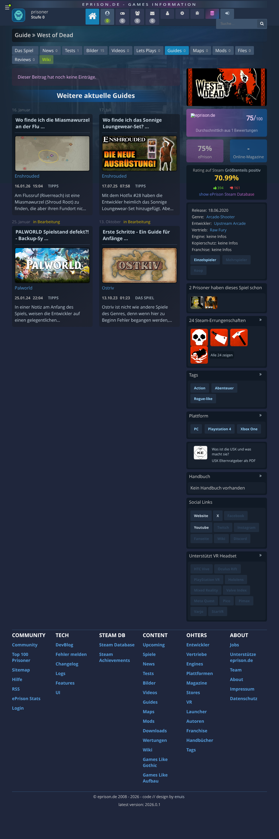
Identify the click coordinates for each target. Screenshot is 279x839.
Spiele (149, 654)
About (236, 679)
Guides (177, 50)
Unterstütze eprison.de (243, 657)
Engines (194, 664)
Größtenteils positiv (242, 170)
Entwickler (198, 645)
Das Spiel (24, 50)
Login (18, 708)
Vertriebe (196, 654)
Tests (72, 50)
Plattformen (199, 673)
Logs (60, 673)
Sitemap (21, 670)
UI (58, 692)
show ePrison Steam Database (226, 194)
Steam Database (117, 645)
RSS (16, 689)
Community (24, 645)
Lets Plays (148, 50)
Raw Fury (218, 230)
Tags (191, 750)
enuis (179, 796)
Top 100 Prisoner (21, 657)
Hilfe (17, 679)
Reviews (25, 59)
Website (201, 515)
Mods (223, 50)
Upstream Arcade (229, 223)
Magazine (196, 683)
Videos (120, 50)
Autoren (195, 721)
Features (65, 683)
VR (189, 702)
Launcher (196, 712)
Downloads (155, 731)
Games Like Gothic (155, 762)
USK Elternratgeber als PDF (233, 460)
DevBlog (64, 645)
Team (236, 670)
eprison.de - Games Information (139, 4)
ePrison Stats (26, 698)
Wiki (46, 59)
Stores (193, 692)
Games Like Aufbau (155, 778)
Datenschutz (243, 698)
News (50, 50)
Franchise (196, 731)
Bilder (95, 50)
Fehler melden (71, 654)
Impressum (242, 689)
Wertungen (155, 740)
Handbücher (199, 740)
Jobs (234, 645)
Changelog (67, 664)
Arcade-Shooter (221, 217)
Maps (200, 50)
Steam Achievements (114, 657)
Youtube (201, 527)
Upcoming (154, 645)
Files (244, 50)
